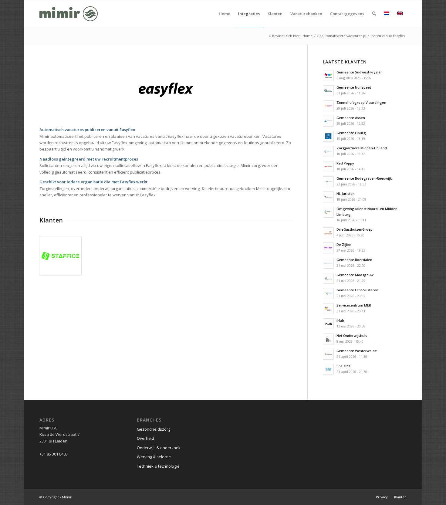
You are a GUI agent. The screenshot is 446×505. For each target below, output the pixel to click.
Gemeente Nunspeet (353, 87)
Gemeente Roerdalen (354, 259)
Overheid (145, 438)
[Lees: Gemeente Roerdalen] (328, 263)
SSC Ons (343, 366)
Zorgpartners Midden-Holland (361, 148)
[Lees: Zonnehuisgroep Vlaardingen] (328, 105)
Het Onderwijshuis (351, 335)
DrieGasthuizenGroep (354, 229)
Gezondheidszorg (153, 429)
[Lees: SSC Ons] (328, 369)
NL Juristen (345, 193)
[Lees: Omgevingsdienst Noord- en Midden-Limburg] (328, 212)
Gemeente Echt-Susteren (357, 290)
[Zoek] (374, 13)
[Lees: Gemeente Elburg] (328, 136)
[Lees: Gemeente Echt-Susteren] (328, 293)
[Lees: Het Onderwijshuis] (328, 339)
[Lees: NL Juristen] (328, 196)
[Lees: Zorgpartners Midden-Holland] (328, 151)
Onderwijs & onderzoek (159, 447)
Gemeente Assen (350, 117)
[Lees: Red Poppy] (328, 166)
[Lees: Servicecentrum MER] (328, 308)
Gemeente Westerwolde (356, 350)
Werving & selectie (154, 456)
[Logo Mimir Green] (68, 13)
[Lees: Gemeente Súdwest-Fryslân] (328, 75)
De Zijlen (343, 244)
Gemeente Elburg (351, 132)
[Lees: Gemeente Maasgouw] (328, 278)
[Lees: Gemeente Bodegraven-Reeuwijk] (328, 181)
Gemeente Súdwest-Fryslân (359, 72)
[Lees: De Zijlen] (328, 247)
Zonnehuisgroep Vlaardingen (361, 102)
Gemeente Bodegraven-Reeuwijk (364, 178)
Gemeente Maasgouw (354, 275)
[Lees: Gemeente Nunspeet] (328, 90)
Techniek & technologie (158, 466)
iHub (340, 320)
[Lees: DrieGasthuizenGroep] (328, 232)
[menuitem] (224, 13)
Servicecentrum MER (353, 305)
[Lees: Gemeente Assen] (328, 121)
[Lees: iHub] (328, 323)
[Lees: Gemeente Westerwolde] (328, 354)
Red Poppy (345, 163)
